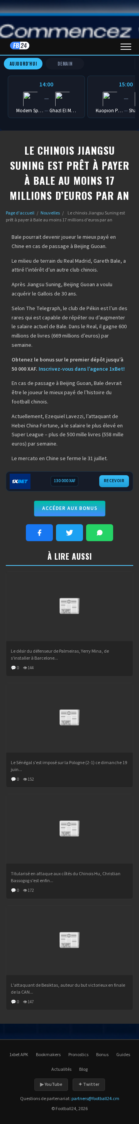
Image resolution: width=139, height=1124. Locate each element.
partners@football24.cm (95, 1098)
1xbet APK (18, 1054)
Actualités (61, 1069)
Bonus (102, 1054)
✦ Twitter (88, 1084)
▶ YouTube (51, 1084)
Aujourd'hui (23, 64)
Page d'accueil (20, 213)
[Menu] (126, 47)
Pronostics (78, 1054)
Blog (83, 1069)
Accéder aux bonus (69, 508)
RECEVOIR (114, 481)
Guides (123, 1054)
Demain (65, 64)
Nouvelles (50, 213)
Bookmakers (48, 1054)
